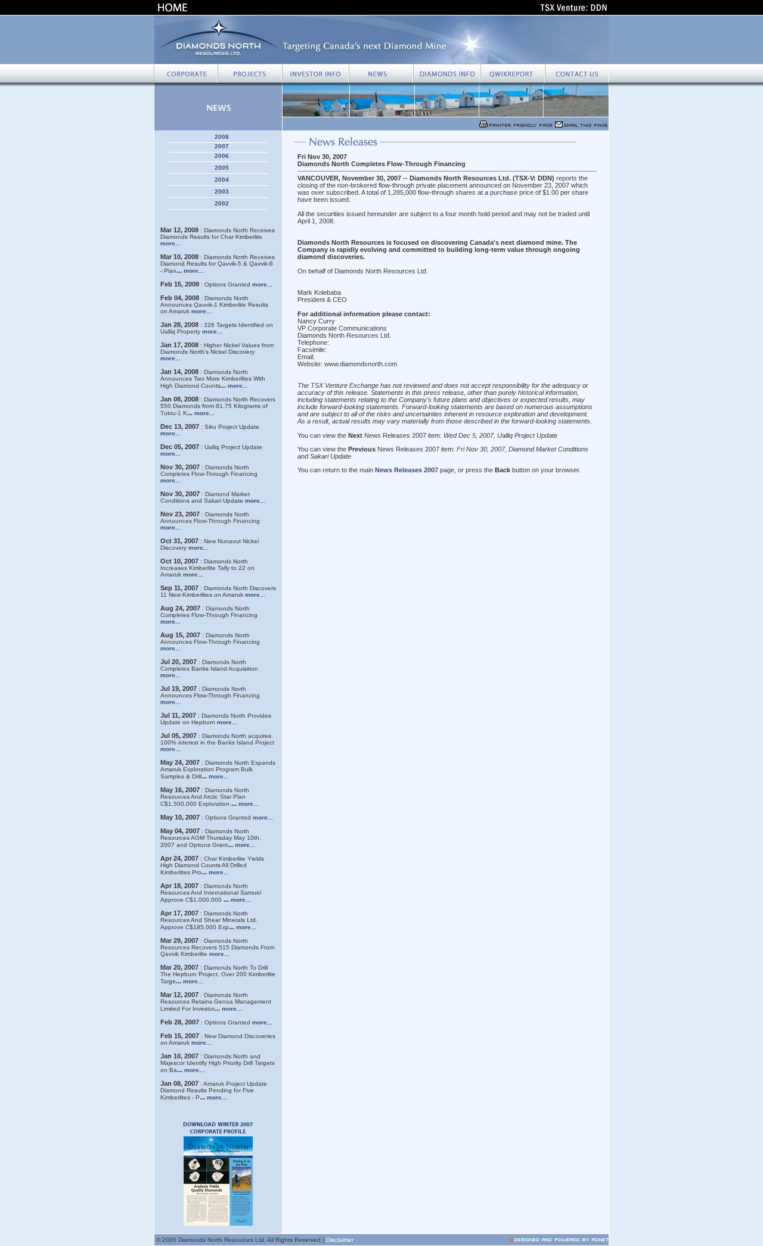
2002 (222, 203)
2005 (222, 167)
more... (170, 243)
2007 (222, 146)
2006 (222, 155)
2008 (222, 136)
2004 (222, 179)
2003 (222, 191)
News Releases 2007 (406, 470)
